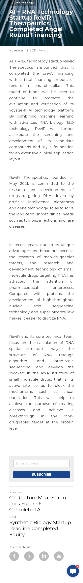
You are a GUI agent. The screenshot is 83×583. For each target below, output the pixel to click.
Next (12, 517)
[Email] (59, 556)
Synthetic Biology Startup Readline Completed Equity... (40, 528)
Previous (15, 492)
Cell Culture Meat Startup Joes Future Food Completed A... (39, 504)
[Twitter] (29, 556)
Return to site (24, 3)
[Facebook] (14, 556)
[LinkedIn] (44, 556)
